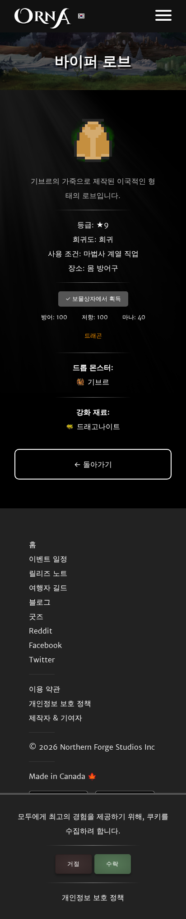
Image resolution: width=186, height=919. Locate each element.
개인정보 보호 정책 (93, 897)
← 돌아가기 (93, 464)
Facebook (45, 645)
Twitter (42, 659)
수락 (112, 864)
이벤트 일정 (48, 558)
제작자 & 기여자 (55, 717)
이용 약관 (44, 688)
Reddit (40, 630)
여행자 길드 (48, 587)
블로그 (40, 602)
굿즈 (36, 616)
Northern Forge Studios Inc (107, 746)
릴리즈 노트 (48, 573)
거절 (73, 864)
